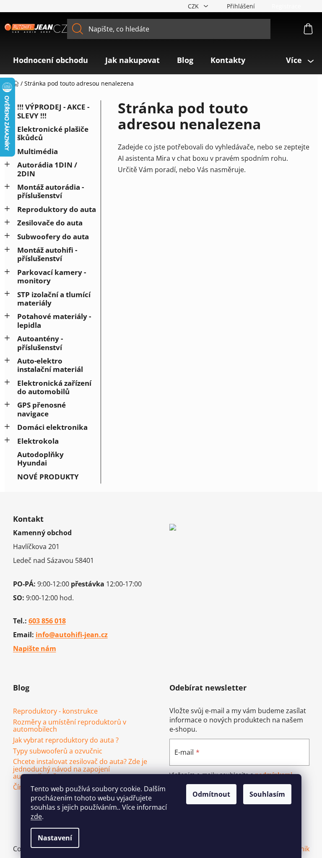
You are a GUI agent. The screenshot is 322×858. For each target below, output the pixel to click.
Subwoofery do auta (53, 236)
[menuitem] (50, 60)
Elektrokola (38, 441)
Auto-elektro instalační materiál (50, 365)
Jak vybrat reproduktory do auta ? (66, 740)
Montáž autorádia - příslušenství (50, 191)
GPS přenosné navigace (41, 409)
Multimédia (37, 151)
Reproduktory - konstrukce (55, 711)
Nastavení (55, 837)
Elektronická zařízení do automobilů (54, 387)
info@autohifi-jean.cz (72, 634)
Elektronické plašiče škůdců (52, 133)
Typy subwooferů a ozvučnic (57, 751)
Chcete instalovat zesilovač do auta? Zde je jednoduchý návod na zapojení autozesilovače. (80, 769)
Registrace (286, 6)
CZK (194, 6)
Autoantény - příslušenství (40, 343)
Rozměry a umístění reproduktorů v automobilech (69, 726)
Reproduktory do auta (56, 209)
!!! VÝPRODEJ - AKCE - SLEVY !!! (53, 111)
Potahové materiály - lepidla (54, 320)
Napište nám (34, 648)
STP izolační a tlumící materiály (54, 299)
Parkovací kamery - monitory (51, 276)
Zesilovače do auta (50, 223)
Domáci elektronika (52, 427)
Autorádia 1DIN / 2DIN (47, 169)
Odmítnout (211, 794)
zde (36, 816)
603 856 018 (47, 620)
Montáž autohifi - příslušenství (47, 254)
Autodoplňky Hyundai (40, 459)
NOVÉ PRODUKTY (48, 476)
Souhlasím (267, 794)
